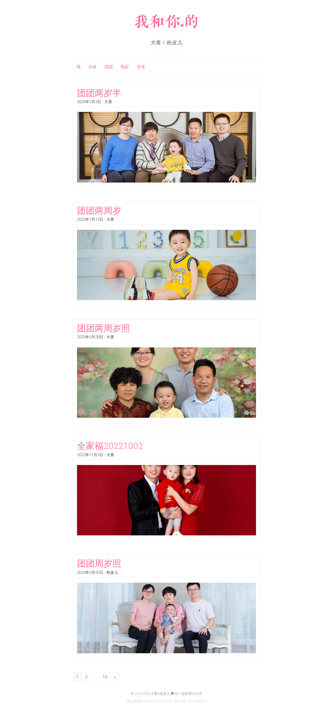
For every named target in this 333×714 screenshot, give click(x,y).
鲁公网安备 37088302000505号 (149, 701)
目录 (92, 66)
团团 (109, 66)
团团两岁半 (99, 93)
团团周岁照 (99, 563)
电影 (125, 66)
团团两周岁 (99, 210)
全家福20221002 (110, 446)
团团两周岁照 (103, 328)
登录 (141, 66)
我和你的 (166, 21)
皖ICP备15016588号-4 (190, 701)
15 (105, 677)
